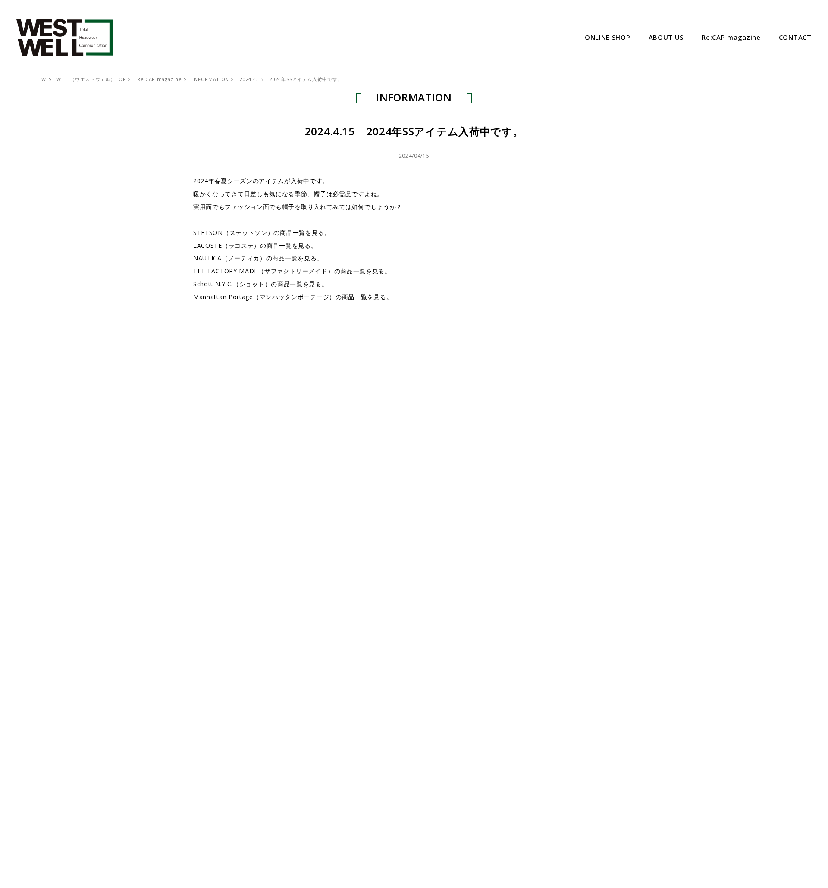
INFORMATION (210, 79)
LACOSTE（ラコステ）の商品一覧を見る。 (255, 245)
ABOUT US (666, 37)
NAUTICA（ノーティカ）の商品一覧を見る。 (258, 258)
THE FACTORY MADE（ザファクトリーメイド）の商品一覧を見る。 (292, 271)
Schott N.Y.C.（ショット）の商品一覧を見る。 (260, 284)
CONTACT (795, 37)
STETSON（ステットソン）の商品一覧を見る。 (262, 232)
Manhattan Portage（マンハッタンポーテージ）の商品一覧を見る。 (292, 297)
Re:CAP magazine (159, 79)
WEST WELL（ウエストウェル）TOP (83, 79)
